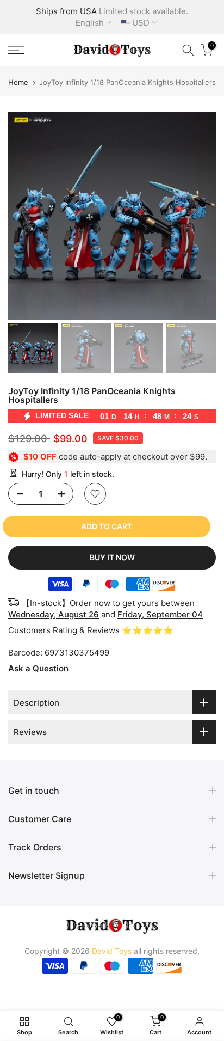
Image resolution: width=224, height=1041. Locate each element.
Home (18, 82)
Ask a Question (38, 668)
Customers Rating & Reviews (65, 630)
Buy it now (112, 557)
